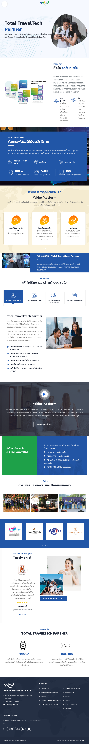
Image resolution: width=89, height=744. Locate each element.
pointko (67, 654)
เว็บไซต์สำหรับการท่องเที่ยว (51, 700)
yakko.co (83, 740)
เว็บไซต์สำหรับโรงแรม (73, 688)
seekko (24, 654)
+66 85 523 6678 (12, 701)
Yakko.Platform (13, 300)
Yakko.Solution (34, 300)
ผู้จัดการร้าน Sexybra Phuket (22, 610)
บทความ (68, 700)
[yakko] (44, 5)
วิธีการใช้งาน (69, 692)
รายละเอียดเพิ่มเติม (44, 424)
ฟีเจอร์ (43, 696)
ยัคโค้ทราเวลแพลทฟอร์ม (50, 692)
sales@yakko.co (11, 704)
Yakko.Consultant (75, 300)
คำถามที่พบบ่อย (71, 704)
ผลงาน (67, 696)
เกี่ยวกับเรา (45, 688)
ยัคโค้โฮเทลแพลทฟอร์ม (49, 704)
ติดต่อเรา (68, 708)
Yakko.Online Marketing (54, 301)
